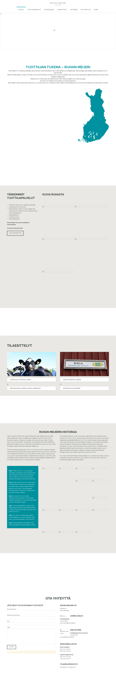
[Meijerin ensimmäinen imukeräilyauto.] (84, 517)
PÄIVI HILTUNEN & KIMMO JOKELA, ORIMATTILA (25, 388)
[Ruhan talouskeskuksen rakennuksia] (58, 254)
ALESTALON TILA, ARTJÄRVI (71, 388)
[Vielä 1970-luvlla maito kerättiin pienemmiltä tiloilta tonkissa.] (100, 488)
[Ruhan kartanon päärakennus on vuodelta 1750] (91, 222)
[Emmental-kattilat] (50, 514)
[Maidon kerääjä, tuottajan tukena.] (58, 3)
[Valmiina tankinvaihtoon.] (58, 286)
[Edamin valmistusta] (100, 503)
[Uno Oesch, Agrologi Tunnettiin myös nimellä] (84, 489)
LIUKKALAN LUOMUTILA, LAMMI (20, 379)
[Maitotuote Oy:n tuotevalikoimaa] (84, 473)
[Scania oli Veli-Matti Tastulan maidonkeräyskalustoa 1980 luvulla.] (84, 539)
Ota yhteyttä (15, 233)
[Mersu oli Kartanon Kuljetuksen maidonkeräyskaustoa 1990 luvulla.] (67, 539)
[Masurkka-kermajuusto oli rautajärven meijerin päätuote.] (100, 520)
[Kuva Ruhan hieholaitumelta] (91, 254)
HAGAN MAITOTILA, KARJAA (72, 379)
